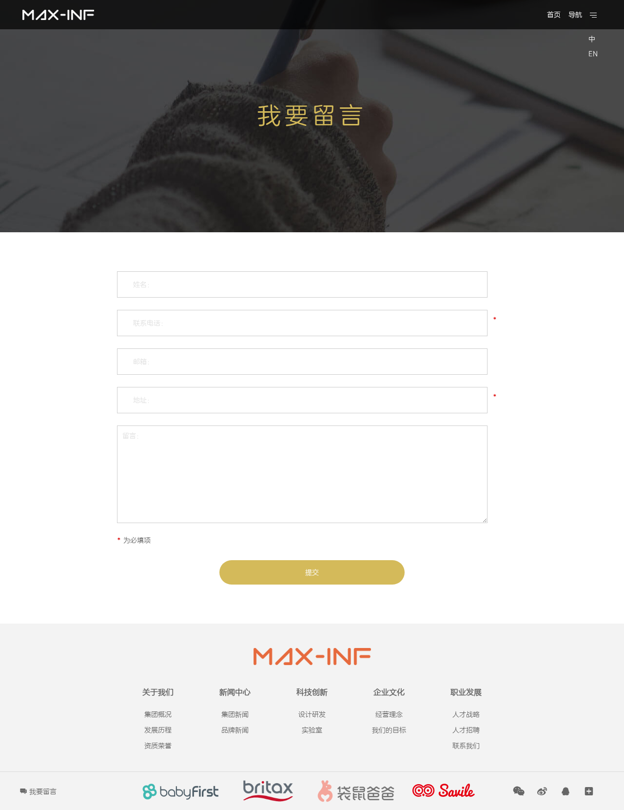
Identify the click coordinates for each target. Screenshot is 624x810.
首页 (554, 15)
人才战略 (466, 714)
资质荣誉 (158, 746)
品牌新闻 (235, 730)
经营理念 (389, 714)
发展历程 (158, 730)
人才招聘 (466, 730)
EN (593, 54)
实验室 (312, 730)
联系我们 (466, 746)
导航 (575, 15)
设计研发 (312, 714)
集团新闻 (235, 714)
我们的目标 (389, 730)
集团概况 (158, 714)
